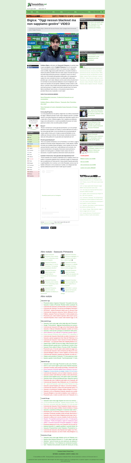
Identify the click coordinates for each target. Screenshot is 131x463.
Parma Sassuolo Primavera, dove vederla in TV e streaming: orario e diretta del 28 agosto (68, 334)
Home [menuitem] (29, 12)
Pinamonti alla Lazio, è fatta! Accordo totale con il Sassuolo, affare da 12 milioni (65, 380)
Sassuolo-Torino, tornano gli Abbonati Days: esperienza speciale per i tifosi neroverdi (66, 378)
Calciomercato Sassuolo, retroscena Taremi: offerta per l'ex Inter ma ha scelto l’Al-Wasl (67, 312)
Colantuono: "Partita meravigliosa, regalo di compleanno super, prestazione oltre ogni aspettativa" (70, 420)
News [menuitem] (34, 12)
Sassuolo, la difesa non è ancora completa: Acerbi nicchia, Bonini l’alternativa (64, 417)
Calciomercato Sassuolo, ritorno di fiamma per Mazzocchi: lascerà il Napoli (64, 350)
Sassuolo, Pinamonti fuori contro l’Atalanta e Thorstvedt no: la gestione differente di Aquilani (68, 428)
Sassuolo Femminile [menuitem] (68, 12)
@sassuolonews (58, 223)
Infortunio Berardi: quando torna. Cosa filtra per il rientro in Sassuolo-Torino (64, 345)
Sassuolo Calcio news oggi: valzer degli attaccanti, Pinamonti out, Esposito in (64, 323)
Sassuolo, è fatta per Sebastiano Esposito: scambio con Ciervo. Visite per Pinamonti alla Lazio (69, 329)
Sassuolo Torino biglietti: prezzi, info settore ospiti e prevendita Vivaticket (63, 376)
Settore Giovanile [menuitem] (95, 12)
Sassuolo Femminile (86, 119)
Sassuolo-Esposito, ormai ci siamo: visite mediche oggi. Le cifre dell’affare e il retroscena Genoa (69, 317)
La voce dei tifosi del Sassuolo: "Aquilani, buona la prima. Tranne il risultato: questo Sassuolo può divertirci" (72, 402)
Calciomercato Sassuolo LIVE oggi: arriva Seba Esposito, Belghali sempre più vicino (66, 327)
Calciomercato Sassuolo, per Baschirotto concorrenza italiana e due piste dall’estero (66, 306)
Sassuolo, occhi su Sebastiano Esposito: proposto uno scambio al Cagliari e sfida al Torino (68, 391)
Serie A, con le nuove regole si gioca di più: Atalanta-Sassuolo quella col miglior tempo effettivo (69, 365)
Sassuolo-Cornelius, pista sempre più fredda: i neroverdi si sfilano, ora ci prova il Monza (67, 367)
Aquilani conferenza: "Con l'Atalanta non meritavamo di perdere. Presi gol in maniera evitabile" (69, 443)
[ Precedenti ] (33, 129)
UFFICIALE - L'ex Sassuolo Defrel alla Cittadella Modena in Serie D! (62, 341)
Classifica (30, 132)
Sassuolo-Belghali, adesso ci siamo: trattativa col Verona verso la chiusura (64, 352)
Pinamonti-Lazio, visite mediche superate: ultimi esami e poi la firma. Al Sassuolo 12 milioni (68, 315)
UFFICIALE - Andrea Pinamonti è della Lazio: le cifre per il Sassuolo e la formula (65, 310)
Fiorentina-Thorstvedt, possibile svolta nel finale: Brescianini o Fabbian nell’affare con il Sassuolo (70, 413)
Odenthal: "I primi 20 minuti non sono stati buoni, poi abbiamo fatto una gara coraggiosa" (67, 441)
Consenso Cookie (62, 451)
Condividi (45, 227)
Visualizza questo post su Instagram (51, 195)
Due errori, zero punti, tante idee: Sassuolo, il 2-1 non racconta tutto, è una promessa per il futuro (69, 404)
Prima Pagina (84, 52)
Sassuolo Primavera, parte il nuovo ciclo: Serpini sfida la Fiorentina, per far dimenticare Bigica (49, 274)
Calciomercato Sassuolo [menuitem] (45, 12)
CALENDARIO (62, 454)
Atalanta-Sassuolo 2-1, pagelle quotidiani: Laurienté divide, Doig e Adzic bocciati (65, 426)
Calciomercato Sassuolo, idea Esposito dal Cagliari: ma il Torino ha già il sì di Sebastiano (68, 430)
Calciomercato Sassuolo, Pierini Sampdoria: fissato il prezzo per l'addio (63, 406)
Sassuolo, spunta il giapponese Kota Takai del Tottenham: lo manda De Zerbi (64, 338)
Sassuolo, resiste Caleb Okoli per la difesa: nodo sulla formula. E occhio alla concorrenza (68, 374)
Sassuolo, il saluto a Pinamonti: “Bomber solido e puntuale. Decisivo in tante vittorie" (66, 304)
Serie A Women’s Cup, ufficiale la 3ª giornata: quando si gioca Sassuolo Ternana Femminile (68, 332)
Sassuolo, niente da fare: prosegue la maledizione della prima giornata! (63, 330)
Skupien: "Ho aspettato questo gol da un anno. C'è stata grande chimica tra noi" (65, 419)
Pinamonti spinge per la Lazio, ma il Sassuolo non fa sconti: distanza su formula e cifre (67, 424)
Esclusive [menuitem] (57, 12)
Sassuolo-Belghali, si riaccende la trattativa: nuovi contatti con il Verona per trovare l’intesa (68, 393)
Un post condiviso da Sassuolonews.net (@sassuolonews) (56, 217)
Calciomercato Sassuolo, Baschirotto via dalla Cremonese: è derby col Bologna (65, 336)
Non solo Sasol (84, 144)
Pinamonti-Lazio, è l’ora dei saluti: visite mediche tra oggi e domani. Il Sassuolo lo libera (67, 349)
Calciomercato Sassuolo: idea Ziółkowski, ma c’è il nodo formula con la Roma (64, 382)
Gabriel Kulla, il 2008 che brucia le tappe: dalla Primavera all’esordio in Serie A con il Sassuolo (69, 343)
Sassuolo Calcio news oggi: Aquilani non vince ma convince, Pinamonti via (64, 400)
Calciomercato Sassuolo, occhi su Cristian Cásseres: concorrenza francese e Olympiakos (68, 373)
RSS (77, 454)
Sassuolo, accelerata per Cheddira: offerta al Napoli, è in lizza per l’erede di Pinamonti (67, 389)
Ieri (84, 67)
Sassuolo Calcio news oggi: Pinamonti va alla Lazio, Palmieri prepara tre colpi (65, 364)
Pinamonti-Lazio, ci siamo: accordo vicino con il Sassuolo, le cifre (61, 395)
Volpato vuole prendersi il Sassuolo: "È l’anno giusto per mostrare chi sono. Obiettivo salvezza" (69, 356)
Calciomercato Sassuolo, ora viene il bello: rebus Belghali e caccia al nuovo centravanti (67, 431)
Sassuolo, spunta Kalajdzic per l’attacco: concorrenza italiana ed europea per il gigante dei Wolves (70, 385)
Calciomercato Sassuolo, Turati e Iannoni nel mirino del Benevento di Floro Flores (66, 339)
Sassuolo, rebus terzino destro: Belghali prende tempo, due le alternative (63, 415)
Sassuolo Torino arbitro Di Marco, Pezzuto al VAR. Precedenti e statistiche (63, 347)
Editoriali (82, 19)
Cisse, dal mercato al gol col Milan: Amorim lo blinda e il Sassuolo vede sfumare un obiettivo (68, 408)
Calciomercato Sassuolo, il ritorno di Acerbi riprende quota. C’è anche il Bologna (65, 387)
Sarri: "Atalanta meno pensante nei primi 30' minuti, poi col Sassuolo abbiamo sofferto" (67, 444)
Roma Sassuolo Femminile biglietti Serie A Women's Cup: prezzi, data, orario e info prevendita (69, 369)
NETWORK (55, 454)
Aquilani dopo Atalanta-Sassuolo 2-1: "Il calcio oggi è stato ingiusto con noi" (64, 439)
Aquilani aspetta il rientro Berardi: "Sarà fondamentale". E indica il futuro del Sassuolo (67, 358)
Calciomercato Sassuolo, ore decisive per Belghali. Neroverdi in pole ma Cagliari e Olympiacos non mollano (73, 308)
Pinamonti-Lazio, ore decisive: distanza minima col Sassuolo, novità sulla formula (65, 411)
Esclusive (83, 107)
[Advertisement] (91, 95)
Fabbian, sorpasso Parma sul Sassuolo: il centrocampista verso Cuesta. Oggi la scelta (67, 314)
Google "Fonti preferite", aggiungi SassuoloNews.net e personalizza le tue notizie (65, 325)
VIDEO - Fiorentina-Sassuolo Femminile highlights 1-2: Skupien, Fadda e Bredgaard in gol (68, 422)
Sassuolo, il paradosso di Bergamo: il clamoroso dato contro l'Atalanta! (62, 409)
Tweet (54, 227)
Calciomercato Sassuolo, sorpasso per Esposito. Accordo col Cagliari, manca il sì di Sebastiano (69, 354)
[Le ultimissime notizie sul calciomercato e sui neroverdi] (37, 4)
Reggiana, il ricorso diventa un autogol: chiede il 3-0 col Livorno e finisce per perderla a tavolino (69, 371)
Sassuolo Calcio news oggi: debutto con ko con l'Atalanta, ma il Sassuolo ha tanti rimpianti (68, 437)
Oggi (81, 67)
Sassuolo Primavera (49, 222)
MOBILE (73, 454)
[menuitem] (102, 12)
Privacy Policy (70, 451)
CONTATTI (68, 454)
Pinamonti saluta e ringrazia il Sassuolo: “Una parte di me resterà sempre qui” (64, 303)
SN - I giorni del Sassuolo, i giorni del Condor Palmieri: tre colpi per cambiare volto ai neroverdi (69, 384)
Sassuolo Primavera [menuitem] (82, 12)
